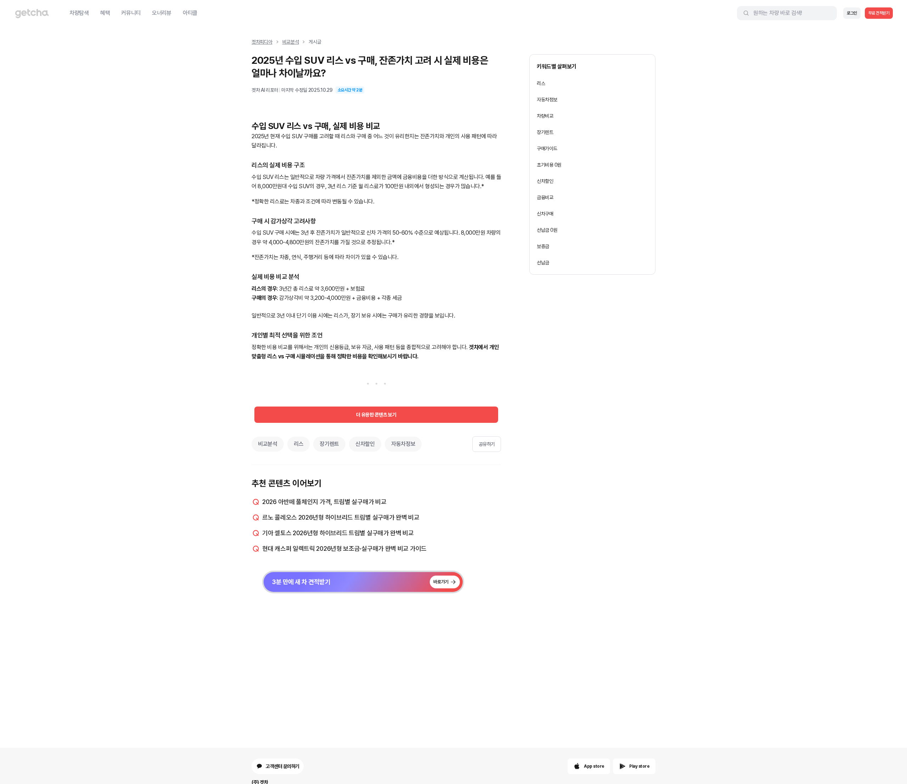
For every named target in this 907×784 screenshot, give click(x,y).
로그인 (852, 13)
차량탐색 (79, 13)
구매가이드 (547, 148)
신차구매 (545, 214)
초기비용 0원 (549, 165)
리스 (298, 444)
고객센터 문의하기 (282, 766)
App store (594, 766)
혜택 (105, 13)
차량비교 (545, 116)
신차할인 (365, 444)
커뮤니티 (131, 13)
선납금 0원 (547, 230)
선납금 (543, 262)
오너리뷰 (161, 13)
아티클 (190, 13)
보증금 (543, 246)
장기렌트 (329, 444)
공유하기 (487, 444)
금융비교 (545, 197)
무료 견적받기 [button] (879, 13)
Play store (639, 766)
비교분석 (290, 42)
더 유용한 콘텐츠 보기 (376, 415)
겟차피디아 (262, 42)
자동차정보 (403, 444)
